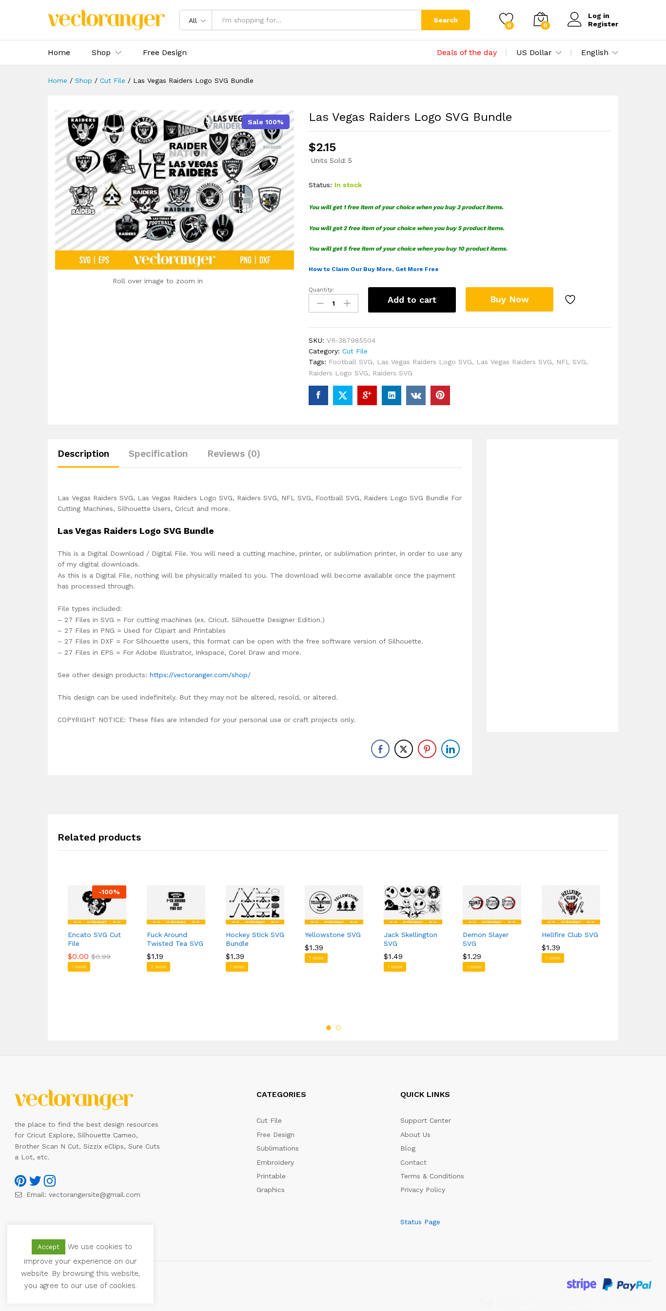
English (594, 53)
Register (603, 24)
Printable (271, 1176)
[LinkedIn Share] (450, 749)
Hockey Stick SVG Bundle (255, 939)
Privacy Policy (422, 1190)
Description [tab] (83, 453)
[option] (97, 947)
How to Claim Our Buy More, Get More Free (374, 269)
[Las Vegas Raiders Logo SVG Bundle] (318, 395)
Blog (407, 1148)
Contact (413, 1162)
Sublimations (277, 1148)
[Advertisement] (552, 585)
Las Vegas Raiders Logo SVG (424, 362)
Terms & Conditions (432, 1176)
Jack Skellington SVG (410, 939)
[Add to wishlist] (571, 300)
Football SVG (350, 362)
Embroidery (275, 1162)
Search (445, 20)
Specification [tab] (158, 453)
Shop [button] (101, 53)
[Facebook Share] (380, 749)
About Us (415, 1134)
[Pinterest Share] (427, 749)
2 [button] (338, 1027)
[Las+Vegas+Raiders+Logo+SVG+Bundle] (343, 395)
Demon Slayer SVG (486, 939)
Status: (320, 185)
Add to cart (412, 299)
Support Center (425, 1120)
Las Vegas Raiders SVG (514, 362)
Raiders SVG (392, 373)
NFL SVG (571, 362)
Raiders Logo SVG (338, 373)
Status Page (420, 1222)
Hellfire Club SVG (570, 935)
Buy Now (509, 299)
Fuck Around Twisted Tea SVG (175, 939)
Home (59, 53)
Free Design (165, 53)
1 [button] (328, 1027)
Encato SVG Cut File (94, 939)
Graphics (270, 1190)
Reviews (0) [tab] (233, 453)
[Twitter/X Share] (403, 749)
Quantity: (321, 290)
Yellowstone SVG (333, 935)
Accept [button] (48, 1247)
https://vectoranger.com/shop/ (200, 675)
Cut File (355, 351)
